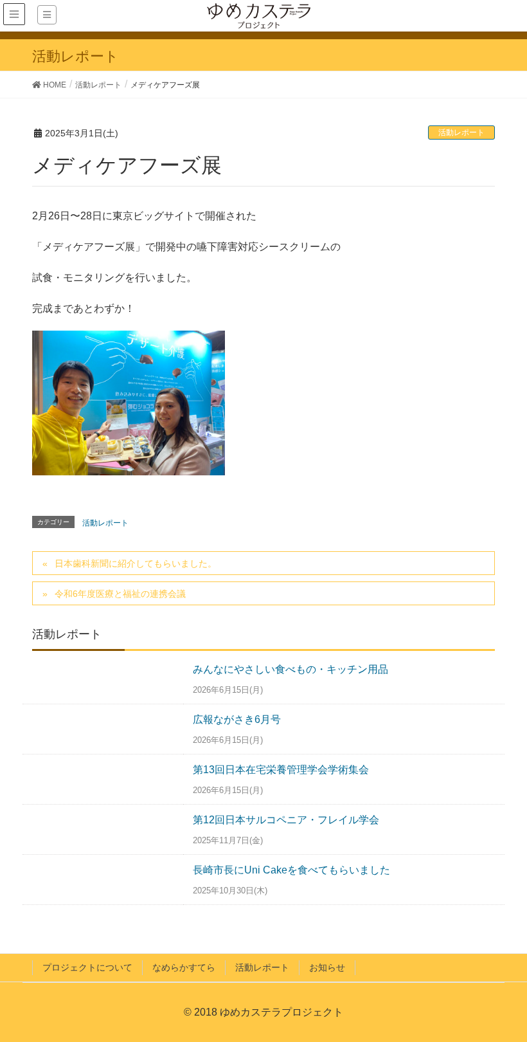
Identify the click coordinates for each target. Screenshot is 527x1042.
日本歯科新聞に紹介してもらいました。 (136, 563)
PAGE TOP (516, 995)
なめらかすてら (183, 967)
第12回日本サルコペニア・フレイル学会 (286, 819)
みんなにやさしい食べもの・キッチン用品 (290, 669)
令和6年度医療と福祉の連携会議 (120, 594)
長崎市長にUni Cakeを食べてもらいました (291, 869)
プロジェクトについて (87, 967)
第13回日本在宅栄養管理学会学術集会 (281, 769)
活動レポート (461, 132)
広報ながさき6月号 (237, 719)
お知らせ (327, 967)
